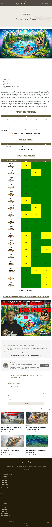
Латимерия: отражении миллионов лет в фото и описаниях (36, 451)
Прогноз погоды (6, 81)
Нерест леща (4, 511)
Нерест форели (4, 484)
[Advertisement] (26, 70)
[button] (47, 80)
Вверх (48, 522)
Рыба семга (3, 499)
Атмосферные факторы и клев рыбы (11, 86)
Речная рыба (4, 495)
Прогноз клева (26, 14)
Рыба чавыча (4, 503)
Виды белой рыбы (5, 472)
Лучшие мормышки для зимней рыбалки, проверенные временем (11, 428)
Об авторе (26, 525)
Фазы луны (5, 83)
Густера (11, 177)
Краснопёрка (11, 205)
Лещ (11, 212)
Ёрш (11, 282)
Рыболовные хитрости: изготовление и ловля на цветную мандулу (36, 428)
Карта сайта (25, 523)
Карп (11, 198)
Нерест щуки (4, 491)
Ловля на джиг (4, 509)
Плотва (11, 240)
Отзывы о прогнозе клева (10, 87)
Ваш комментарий (14, 383)
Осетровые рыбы (4, 487)
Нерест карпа (4, 482)
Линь (11, 219)
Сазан (11, 247)
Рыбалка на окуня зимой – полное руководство (10, 451)
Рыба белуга (4, 476)
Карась (11, 191)
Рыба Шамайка (4, 513)
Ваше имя (11, 396)
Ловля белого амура (5, 497)
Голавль (11, 170)
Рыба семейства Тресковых (7, 474)
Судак (11, 261)
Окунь (11, 233)
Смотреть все (45, 409)
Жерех (11, 184)
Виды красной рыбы (5, 515)
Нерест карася (4, 480)
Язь (11, 275)
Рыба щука (3, 478)
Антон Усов (13, 362)
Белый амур (11, 163)
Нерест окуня (4, 489)
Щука (11, 268)
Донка (2, 505)
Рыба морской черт (5, 493)
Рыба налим (3, 507)
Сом (11, 254)
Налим (11, 226)
